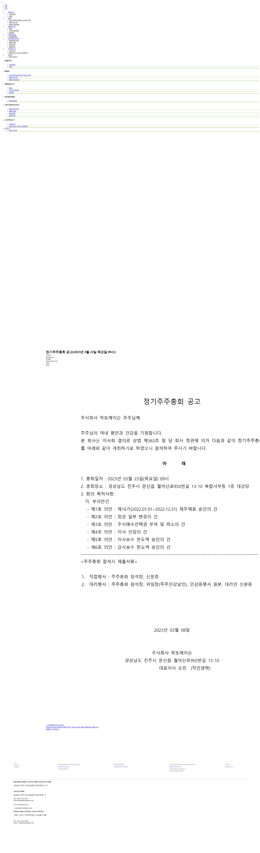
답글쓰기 (56, 729)
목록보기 (49, 729)
